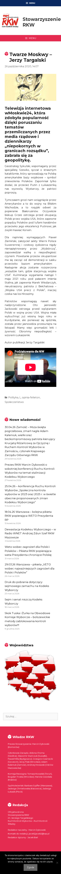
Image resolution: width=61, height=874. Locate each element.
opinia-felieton (31, 397)
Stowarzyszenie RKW (42, 22)
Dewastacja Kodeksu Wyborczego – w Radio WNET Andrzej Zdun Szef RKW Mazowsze (30, 533)
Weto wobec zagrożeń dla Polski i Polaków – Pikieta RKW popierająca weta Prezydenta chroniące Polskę (28, 550)
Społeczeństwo (14, 402)
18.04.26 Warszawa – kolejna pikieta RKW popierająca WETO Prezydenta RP (29, 515)
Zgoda (30, 867)
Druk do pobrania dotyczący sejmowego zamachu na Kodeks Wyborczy (27, 586)
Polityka (13, 397)
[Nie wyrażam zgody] (57, 862)
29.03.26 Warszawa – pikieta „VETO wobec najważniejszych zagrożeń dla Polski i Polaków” (29, 568)
